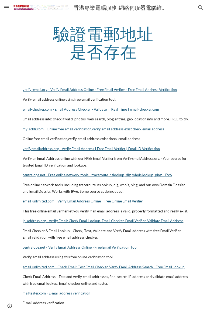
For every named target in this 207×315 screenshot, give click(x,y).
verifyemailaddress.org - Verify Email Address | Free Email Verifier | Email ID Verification (91, 149)
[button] (6, 7)
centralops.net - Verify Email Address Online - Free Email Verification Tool (80, 247)
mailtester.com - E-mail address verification (56, 293)
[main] (103, 43)
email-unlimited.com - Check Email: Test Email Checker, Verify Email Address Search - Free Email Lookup (104, 267)
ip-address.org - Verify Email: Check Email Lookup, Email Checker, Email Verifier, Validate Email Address (103, 221)
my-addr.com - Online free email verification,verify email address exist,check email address (93, 129)
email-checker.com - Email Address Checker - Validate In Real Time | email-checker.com (91, 109)
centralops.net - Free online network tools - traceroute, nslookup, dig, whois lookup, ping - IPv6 (97, 175)
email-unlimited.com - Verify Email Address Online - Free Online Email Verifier (83, 201)
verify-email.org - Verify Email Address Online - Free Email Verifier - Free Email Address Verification (100, 89)
